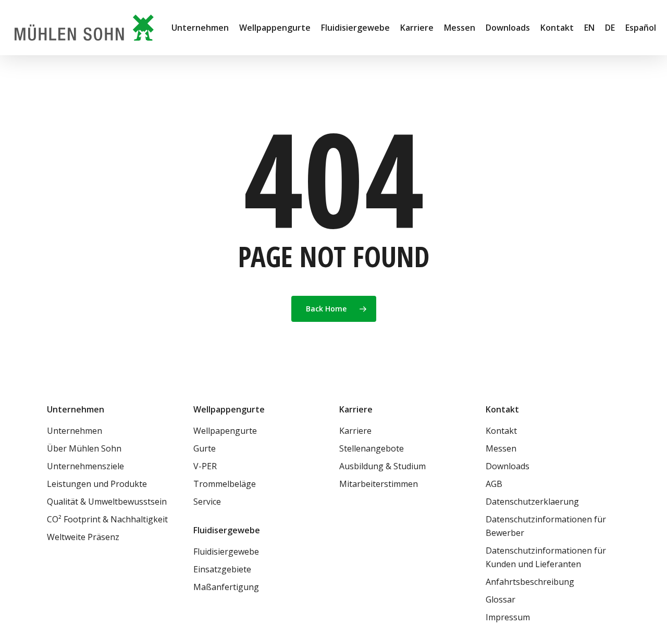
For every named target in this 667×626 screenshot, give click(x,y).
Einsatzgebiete (222, 569)
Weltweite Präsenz (83, 537)
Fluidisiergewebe (226, 551)
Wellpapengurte (225, 430)
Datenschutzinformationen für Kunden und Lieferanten (546, 557)
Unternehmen (74, 430)
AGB (494, 484)
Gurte (204, 448)
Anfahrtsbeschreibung (530, 581)
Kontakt (501, 430)
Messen (501, 448)
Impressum (508, 617)
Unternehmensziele (85, 466)
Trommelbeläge (224, 484)
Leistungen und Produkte (97, 484)
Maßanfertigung (226, 587)
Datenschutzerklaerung (532, 501)
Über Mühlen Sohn (84, 448)
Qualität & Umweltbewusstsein (107, 501)
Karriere (355, 430)
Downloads (507, 466)
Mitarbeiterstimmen (378, 484)
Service (207, 501)
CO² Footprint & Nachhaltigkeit (107, 519)
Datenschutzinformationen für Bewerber (546, 526)
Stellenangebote (371, 448)
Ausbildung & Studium (382, 466)
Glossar (500, 599)
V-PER (205, 466)
